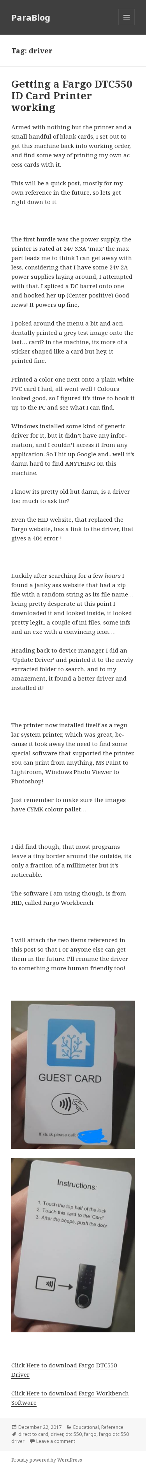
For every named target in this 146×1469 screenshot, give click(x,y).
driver (57, 1434)
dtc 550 (73, 1434)
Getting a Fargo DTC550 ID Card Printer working (71, 95)
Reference (112, 1427)
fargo (90, 1434)
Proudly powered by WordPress (46, 1460)
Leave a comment (55, 1441)
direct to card (33, 1434)
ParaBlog (30, 17)
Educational (86, 1427)
